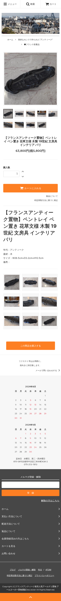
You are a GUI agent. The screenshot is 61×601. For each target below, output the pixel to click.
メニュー (12, 4)
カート (53, 4)
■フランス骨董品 (32, 44)
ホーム (10, 39)
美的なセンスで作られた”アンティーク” (35, 39)
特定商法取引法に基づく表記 (19, 575)
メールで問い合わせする (46, 370)
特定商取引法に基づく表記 (46, 200)
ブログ (13, 569)
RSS (40, 569)
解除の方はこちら (50, 500)
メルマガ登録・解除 (27, 569)
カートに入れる (32, 188)
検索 (32, 4)
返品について (52, 196)
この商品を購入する (30, 345)
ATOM (48, 569)
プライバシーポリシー (44, 575)
